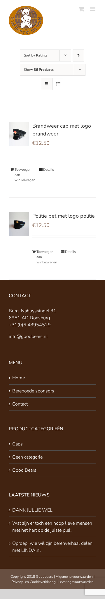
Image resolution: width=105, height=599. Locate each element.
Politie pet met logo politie (63, 215)
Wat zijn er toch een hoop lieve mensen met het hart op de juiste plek (52, 526)
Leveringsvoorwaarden (76, 581)
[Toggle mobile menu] (93, 9)
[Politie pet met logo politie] (19, 224)
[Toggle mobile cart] (81, 9)
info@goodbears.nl (28, 336)
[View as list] (58, 84)
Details (48, 169)
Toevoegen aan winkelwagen (24, 174)
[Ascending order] (78, 55)
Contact (20, 404)
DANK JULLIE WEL (32, 510)
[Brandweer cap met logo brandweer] (19, 134)
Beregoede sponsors (33, 391)
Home (18, 378)
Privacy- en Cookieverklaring (34, 581)
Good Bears (24, 470)
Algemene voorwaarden (74, 576)
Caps (17, 444)
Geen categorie (27, 457)
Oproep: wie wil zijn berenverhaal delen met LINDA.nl (52, 547)
